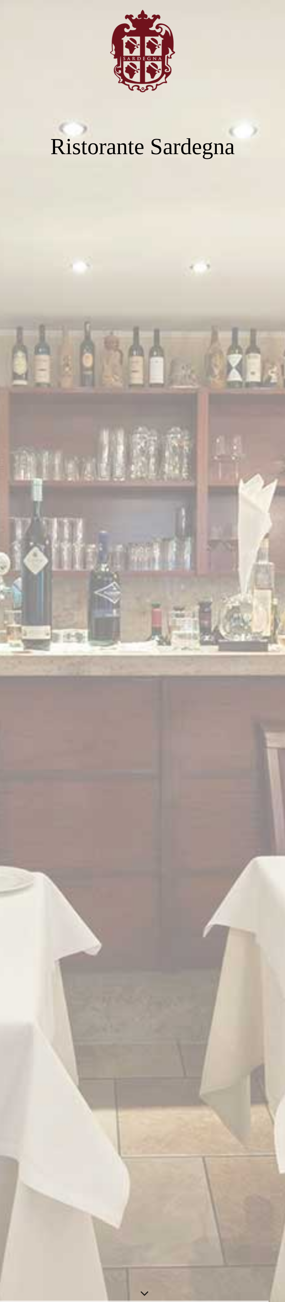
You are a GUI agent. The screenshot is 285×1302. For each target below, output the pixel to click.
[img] (142, 651)
